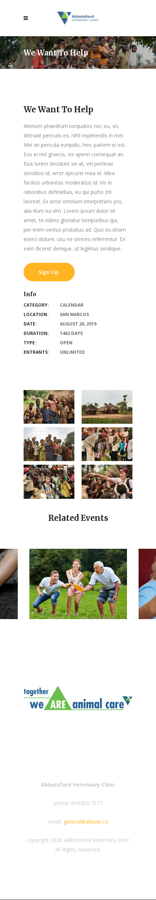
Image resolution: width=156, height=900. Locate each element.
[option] (78, 584)
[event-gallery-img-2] (49, 481)
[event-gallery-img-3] (107, 444)
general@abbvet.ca (85, 821)
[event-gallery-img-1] (107, 481)
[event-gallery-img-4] (49, 444)
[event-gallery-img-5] (107, 407)
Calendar (71, 305)
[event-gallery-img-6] (49, 407)
